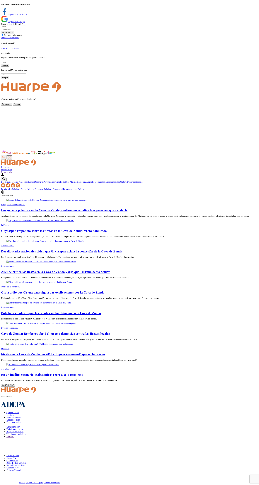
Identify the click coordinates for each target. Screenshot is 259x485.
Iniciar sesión (6, 169)
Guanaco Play (12, 468)
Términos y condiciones (16, 434)
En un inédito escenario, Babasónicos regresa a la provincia (42, 374)
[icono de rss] (3, 187)
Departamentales (112, 182)
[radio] (44, 154)
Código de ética (13, 420)
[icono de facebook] (8, 187)
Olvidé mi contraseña (10, 37)
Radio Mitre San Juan (15, 465)
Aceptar (5, 65)
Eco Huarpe (6, 182)
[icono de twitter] (18, 187)
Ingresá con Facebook (17, 14)
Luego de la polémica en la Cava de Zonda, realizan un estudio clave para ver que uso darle (64, 210)
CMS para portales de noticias (39, 483)
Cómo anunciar (13, 427)
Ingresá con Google (16, 21)
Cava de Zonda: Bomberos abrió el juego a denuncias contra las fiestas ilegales (55, 333)
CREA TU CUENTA (10, 48)
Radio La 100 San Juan (16, 463)
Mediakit (10, 436)
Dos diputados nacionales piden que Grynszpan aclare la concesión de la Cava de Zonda (61, 251)
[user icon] (2, 175)
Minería (73, 182)
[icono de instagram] (13, 187)
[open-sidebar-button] (3, 157)
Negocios (139, 182)
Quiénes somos (12, 412)
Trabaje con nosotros (15, 429)
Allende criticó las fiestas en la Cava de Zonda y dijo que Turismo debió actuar (55, 272)
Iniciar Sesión (7, 32)
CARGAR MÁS (8, 385)
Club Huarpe (12, 460)
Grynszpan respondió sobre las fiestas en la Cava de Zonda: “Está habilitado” (54, 231)
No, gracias (6, 104)
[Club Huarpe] (10, 154)
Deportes (131, 182)
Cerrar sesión (6, 172)
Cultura (123, 182)
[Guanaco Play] (51, 154)
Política (66, 182)
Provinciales (48, 182)
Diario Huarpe (12, 455)
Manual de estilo (13, 417)
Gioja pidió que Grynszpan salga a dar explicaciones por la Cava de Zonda (52, 292)
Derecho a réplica (13, 422)
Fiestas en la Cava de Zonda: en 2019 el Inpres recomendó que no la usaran (53, 354)
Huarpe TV (11, 458)
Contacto (10, 415)
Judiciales (90, 182)
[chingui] (34, 154)
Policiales (58, 182)
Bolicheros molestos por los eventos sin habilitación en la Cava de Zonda (51, 313)
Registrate (5, 167)
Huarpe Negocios (19, 182)
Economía (81, 182)
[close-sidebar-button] (9, 157)
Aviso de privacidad (14, 431)
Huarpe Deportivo (35, 182)
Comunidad (100, 182)
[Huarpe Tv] (25, 154)
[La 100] (39, 154)
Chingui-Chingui (13, 470)
